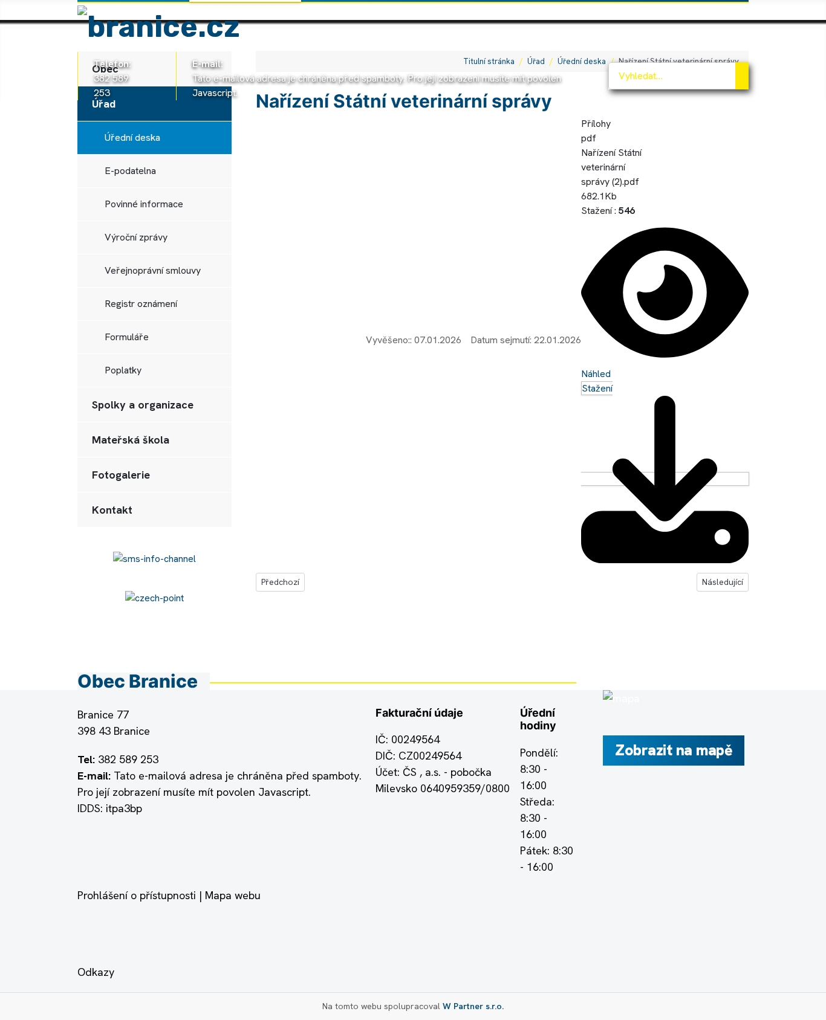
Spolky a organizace (142, 405)
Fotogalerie (121, 475)
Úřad (103, 104)
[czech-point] (154, 597)
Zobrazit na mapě (673, 750)
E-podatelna (130, 170)
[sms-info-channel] (154, 558)
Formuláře (127, 337)
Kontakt (112, 510)
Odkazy (95, 972)
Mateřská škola (130, 440)
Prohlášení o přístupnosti (136, 895)
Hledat (742, 75)
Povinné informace (144, 204)
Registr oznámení (141, 303)
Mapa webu (233, 895)
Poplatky (123, 370)
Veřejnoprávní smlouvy (153, 270)
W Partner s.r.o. (473, 1006)
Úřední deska (132, 137)
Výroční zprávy (136, 237)
